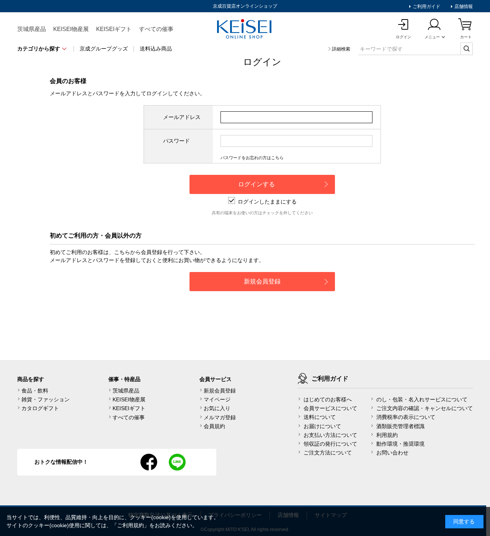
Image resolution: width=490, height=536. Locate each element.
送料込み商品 (156, 49)
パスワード (176, 141)
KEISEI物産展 (71, 29)
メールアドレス (182, 117)
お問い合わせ (392, 453)
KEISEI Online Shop (245, 29)
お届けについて (322, 426)
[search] (467, 48)
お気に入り (217, 408)
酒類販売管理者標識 (400, 426)
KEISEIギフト (114, 29)
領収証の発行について (330, 444)
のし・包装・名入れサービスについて (421, 399)
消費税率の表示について (405, 417)
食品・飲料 (34, 391)
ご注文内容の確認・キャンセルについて (424, 408)
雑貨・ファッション (45, 399)
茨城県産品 (31, 29)
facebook (148, 462)
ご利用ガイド (426, 6)
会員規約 (214, 426)
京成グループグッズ (104, 49)
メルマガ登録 (220, 417)
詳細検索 (341, 49)
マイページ (217, 399)
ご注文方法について (328, 453)
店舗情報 (463, 6)
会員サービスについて (330, 408)
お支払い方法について (330, 435)
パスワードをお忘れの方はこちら (252, 157)
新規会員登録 (220, 391)
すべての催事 (156, 29)
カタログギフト (40, 408)
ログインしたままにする (267, 202)
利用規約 (387, 435)
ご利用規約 (130, 525)
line (177, 462)
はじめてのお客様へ (328, 399)
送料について (320, 417)
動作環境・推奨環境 (400, 444)
